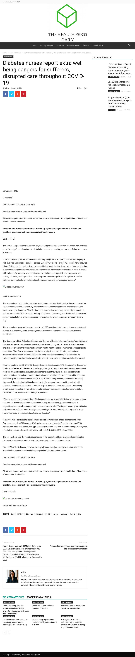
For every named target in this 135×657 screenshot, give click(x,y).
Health (47, 514)
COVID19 (20, 514)
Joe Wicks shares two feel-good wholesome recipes (119, 85)
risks (79, 514)
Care (12, 514)
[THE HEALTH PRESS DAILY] (67, 23)
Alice (7, 88)
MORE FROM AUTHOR (39, 597)
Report (72, 514)
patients (64, 514)
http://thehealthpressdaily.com (30, 576)
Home (34, 45)
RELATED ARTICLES (13, 597)
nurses (55, 514)
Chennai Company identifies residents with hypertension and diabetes (44, 622)
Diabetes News (73, 45)
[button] (129, 46)
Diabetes (29, 514)
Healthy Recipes (46, 45)
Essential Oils (98, 45)
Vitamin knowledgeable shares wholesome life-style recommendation (68, 547)
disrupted (39, 514)
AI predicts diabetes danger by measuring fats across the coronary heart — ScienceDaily (15, 622)
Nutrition (60, 45)
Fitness (86, 45)
